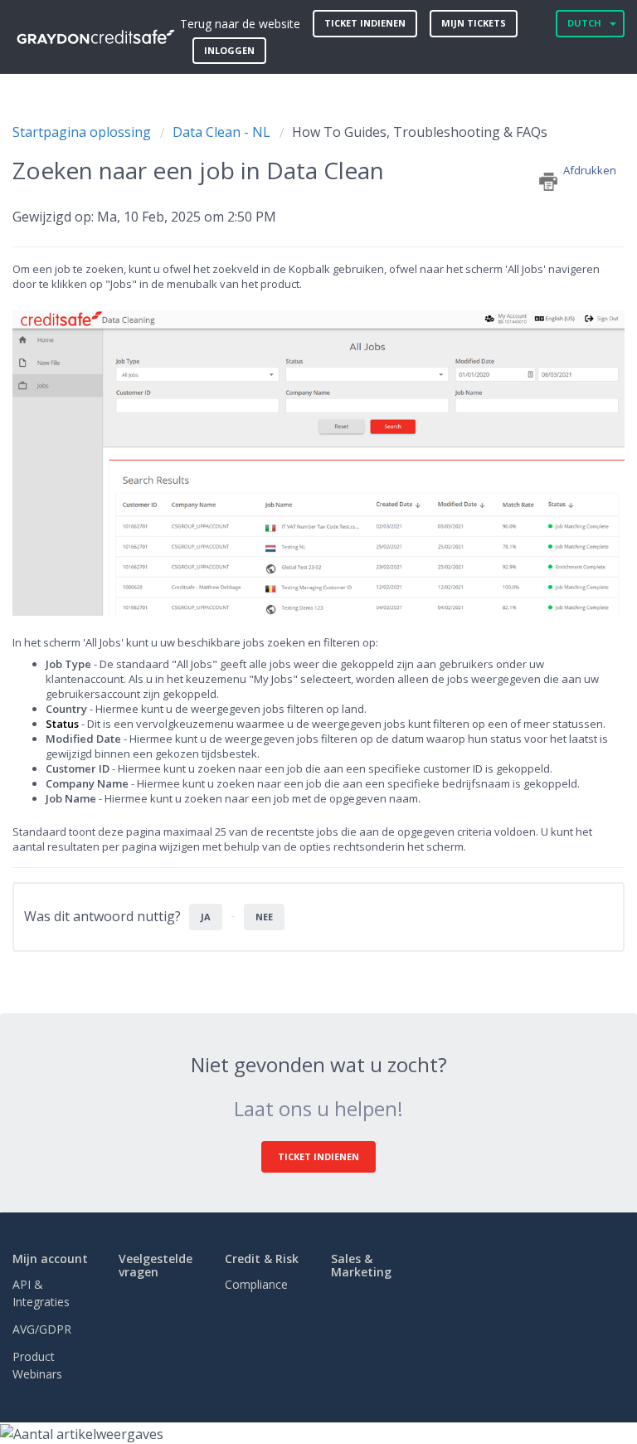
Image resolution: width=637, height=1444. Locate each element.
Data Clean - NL (221, 132)
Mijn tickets (473, 23)
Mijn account (50, 1258)
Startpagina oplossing (83, 132)
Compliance (256, 1284)
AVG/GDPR (41, 1329)
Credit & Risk (262, 1258)
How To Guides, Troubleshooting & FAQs (419, 132)
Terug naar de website (240, 24)
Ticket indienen (365, 23)
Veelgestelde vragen (155, 1265)
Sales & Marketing (361, 1265)
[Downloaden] (288, 722)
